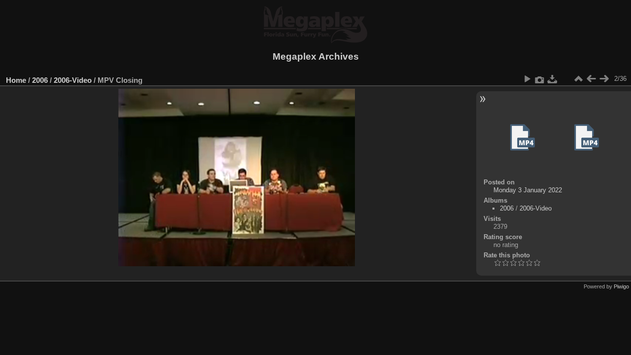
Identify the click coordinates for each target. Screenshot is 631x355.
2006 (40, 80)
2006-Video (73, 80)
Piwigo (621, 286)
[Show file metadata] (539, 78)
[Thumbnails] (578, 78)
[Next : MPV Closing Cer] (603, 78)
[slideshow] (527, 78)
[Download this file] (552, 78)
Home (16, 80)
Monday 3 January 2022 (527, 190)
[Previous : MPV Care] (591, 78)
